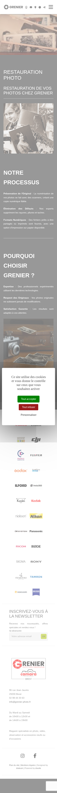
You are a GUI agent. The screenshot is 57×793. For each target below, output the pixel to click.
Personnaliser (28, 415)
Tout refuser (28, 407)
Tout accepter (28, 399)
